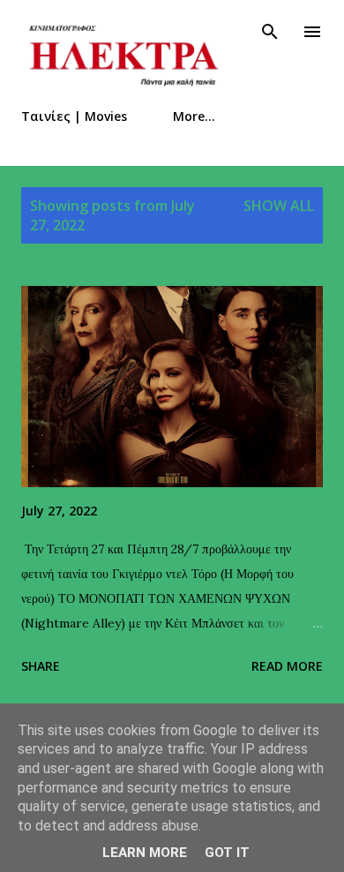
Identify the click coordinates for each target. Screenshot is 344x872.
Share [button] (40, 666)
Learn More (144, 853)
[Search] (269, 31)
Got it (227, 853)
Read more (287, 666)
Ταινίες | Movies (74, 116)
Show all (278, 205)
